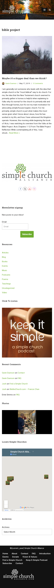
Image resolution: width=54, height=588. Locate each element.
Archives (5, 527)
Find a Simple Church (19, 384)
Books (4, 261)
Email (4, 222)
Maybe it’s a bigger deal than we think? (24, 78)
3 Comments (38, 83)
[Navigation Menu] (44, 10)
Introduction (45, 553)
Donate (15, 557)
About (14, 553)
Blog (4, 257)
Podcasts (6, 275)
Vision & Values (30, 557)
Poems (5, 279)
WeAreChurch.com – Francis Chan (24, 389)
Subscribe (27, 234)
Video (4, 292)
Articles (5, 252)
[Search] (50, 10)
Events (5, 266)
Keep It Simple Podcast (36, 560)
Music (4, 270)
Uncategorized (8, 288)
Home (5, 553)
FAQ (19, 378)
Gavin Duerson (11, 83)
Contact (21, 373)
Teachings (6, 284)
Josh (4, 384)
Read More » (14, 133)
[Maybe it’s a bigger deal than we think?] (27, 55)
